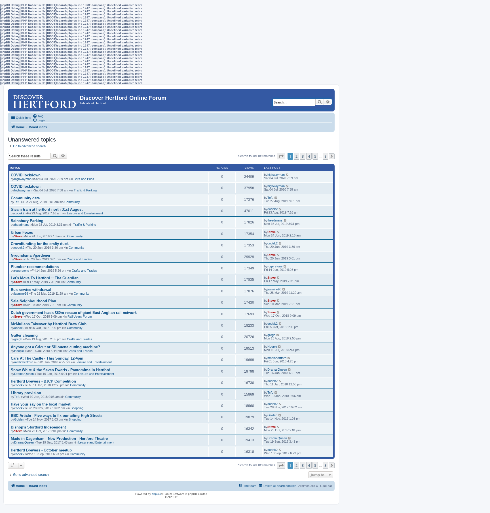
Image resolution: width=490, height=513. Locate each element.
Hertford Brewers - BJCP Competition (43, 381)
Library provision (26, 393)
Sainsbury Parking (27, 221)
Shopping (77, 408)
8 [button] (325, 156)
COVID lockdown (26, 175)
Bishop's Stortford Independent (38, 427)
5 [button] (315, 156)
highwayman (22, 179)
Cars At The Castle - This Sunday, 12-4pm (47, 358)
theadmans (21, 224)
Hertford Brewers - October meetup (41, 450)
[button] (281, 156)
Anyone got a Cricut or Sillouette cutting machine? (55, 347)
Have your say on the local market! (41, 404)
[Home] (44, 99)
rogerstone (21, 270)
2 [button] (296, 156)
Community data (25, 198)
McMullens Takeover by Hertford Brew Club (48, 324)
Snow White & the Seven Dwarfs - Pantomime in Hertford (60, 370)
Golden (19, 419)
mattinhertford (23, 362)
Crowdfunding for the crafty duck (40, 244)
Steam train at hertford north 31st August (47, 209)
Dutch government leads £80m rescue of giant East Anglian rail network (74, 313)
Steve (18, 236)
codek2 (19, 213)
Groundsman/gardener (30, 255)
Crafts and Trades (79, 259)
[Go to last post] (287, 174)
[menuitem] (38, 116)
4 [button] (309, 156)
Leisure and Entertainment (85, 213)
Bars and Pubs (84, 179)
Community (72, 202)
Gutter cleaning (24, 335)
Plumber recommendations (35, 267)
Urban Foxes (22, 232)
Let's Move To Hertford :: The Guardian (45, 278)
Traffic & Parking (85, 190)
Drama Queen (24, 373)
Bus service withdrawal (31, 290)
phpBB (156, 493)
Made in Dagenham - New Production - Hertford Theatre (59, 438)
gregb (18, 339)
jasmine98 (21, 293)
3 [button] (303, 156)
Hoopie (19, 350)
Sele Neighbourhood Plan (33, 301)
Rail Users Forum (79, 316)
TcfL (17, 202)
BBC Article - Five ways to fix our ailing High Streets (56, 415)
